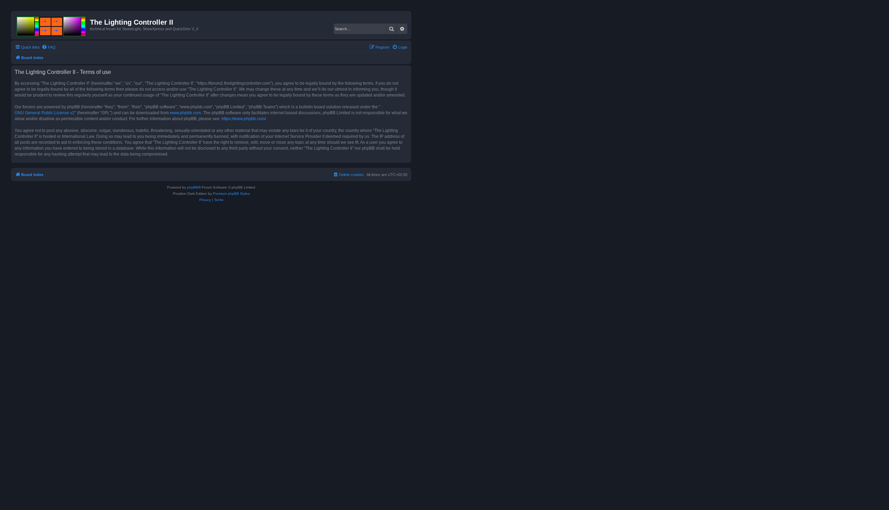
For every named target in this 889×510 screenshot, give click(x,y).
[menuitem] (49, 47)
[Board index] (51, 25)
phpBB (192, 187)
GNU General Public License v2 (45, 112)
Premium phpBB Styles (231, 193)
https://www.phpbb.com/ (244, 118)
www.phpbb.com (185, 112)
